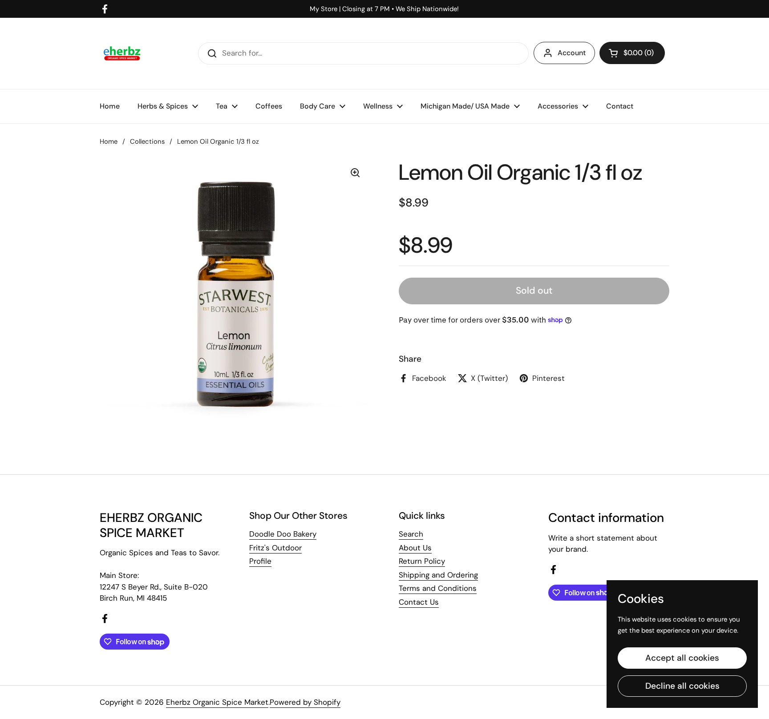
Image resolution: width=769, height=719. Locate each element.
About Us (415, 548)
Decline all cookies (682, 685)
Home (108, 141)
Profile (260, 561)
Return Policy (422, 561)
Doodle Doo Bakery (282, 534)
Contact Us (419, 602)
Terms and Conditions (438, 588)
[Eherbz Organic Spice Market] (122, 53)
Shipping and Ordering (438, 575)
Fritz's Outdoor (275, 548)
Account (572, 52)
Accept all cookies (682, 657)
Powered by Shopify (305, 702)
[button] (632, 53)
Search (411, 534)
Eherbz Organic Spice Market (217, 702)
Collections (147, 141)
